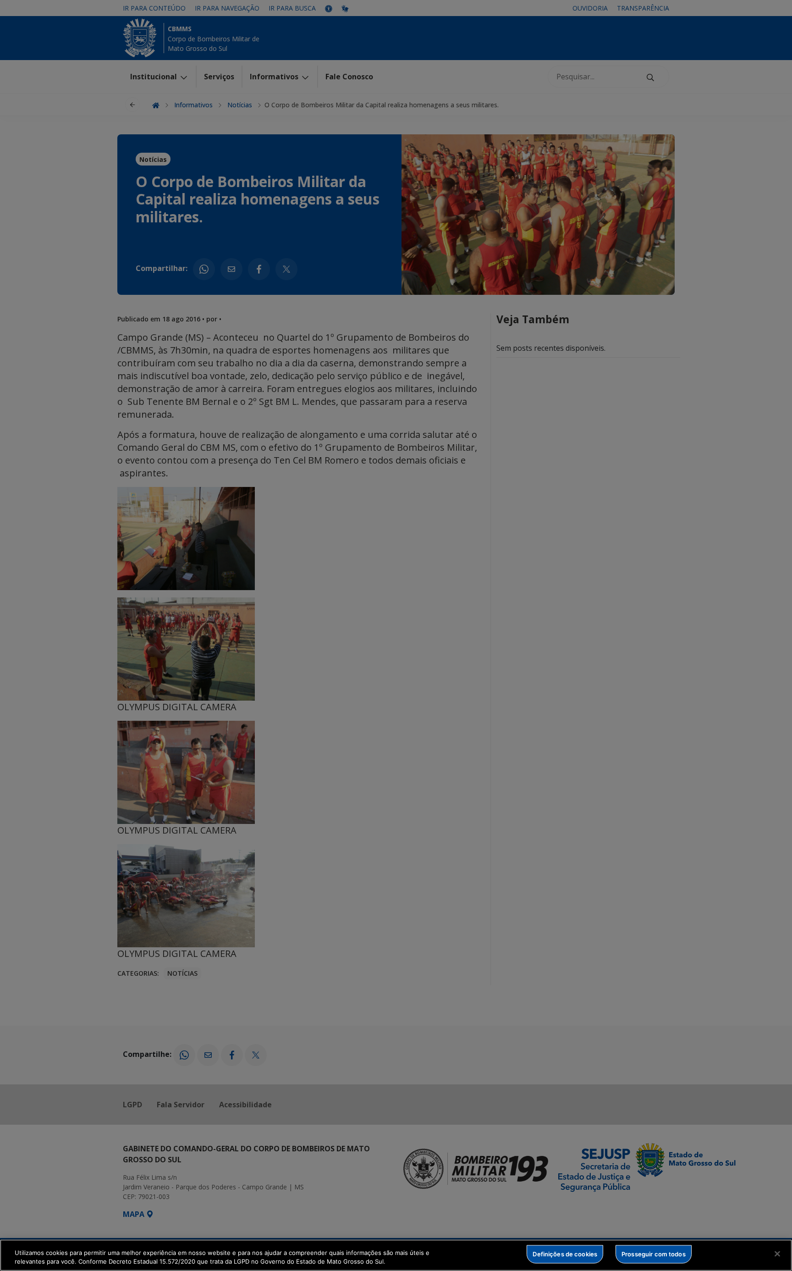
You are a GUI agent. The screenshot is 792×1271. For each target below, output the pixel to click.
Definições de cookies (565, 1254)
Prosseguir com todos (654, 1254)
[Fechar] (777, 1254)
